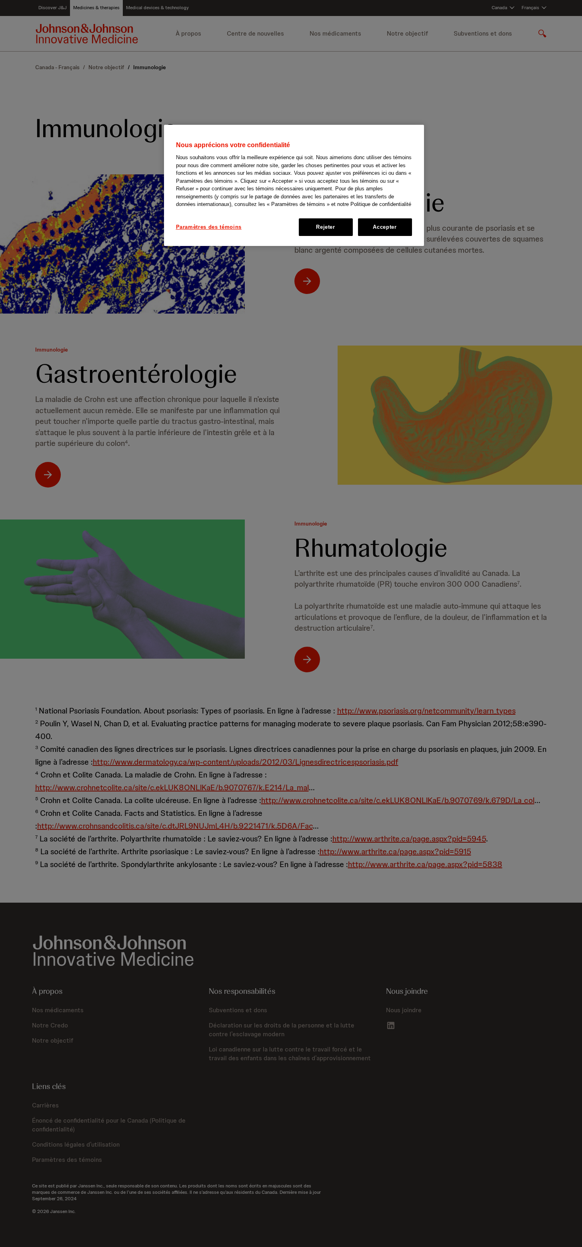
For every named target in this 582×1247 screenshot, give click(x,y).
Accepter (384, 227)
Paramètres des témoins (209, 227)
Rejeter (325, 227)
